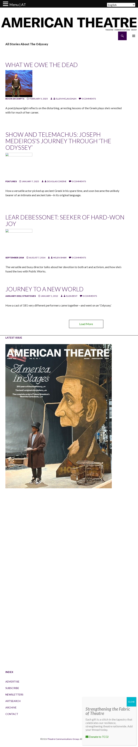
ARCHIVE (11, 707)
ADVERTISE (12, 681)
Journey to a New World (44, 289)
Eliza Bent (71, 296)
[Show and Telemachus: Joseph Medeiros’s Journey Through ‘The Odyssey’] (18, 166)
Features (11, 181)
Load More (86, 324)
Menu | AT (17, 4)
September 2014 (14, 257)
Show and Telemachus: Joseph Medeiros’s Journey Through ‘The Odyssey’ (58, 141)
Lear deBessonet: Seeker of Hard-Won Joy (64, 220)
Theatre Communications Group (63, 739)
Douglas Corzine (56, 181)
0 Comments (89, 98)
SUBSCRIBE (12, 688)
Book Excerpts (14, 98)
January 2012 (13, 296)
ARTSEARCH (12, 700)
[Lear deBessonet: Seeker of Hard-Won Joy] (18, 242)
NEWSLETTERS (14, 694)
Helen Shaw (59, 257)
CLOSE (131, 701)
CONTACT (11, 713)
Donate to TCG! (98, 736)
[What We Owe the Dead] (18, 83)
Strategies (29, 296)
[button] (6, 4)
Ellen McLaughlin (66, 98)
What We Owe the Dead (41, 64)
